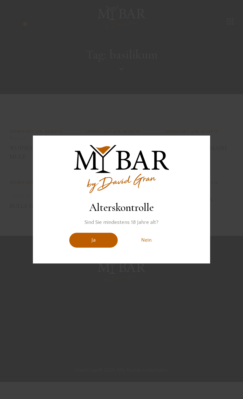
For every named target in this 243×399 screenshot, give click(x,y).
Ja (93, 240)
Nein (146, 240)
